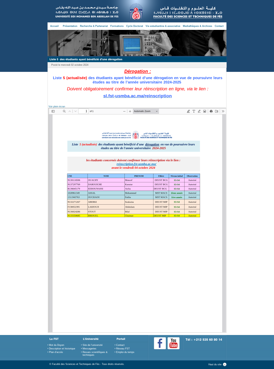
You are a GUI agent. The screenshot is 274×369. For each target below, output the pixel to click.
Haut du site (214, 364)
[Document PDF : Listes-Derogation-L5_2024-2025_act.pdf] (137, 220)
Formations (117, 26)
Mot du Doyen (56, 345)
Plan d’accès (56, 352)
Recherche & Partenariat (94, 26)
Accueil (54, 26)
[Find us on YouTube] (173, 343)
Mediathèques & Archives (197, 26)
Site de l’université (93, 345)
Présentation (70, 26)
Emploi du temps (125, 352)
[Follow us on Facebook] (160, 343)
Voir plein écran (56, 106)
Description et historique (62, 348)
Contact (219, 26)
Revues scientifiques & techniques (95, 353)
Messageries (89, 348)
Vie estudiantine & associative (163, 26)
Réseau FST (123, 348)
